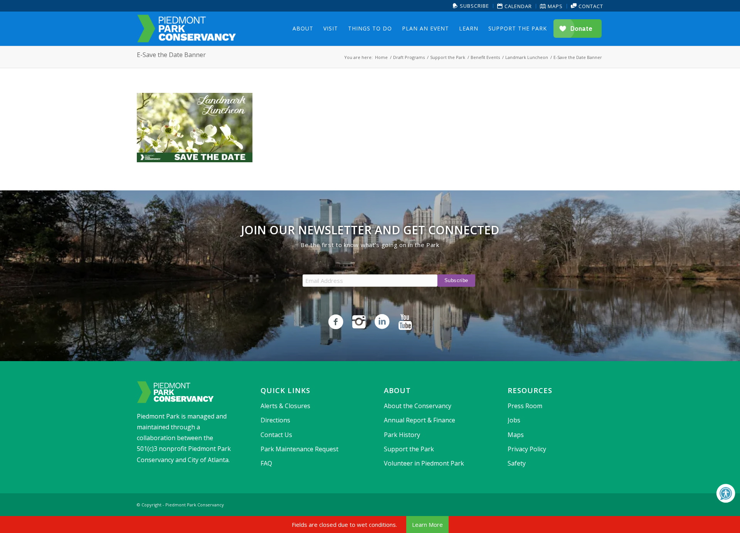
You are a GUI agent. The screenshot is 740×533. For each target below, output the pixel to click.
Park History (402, 434)
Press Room (525, 406)
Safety (517, 463)
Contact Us (276, 434)
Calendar (517, 6)
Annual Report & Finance (419, 420)
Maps (554, 6)
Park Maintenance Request (299, 449)
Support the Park (409, 449)
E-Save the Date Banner (171, 54)
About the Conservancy (417, 406)
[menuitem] (471, 6)
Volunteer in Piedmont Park (424, 463)
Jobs (514, 420)
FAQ (266, 463)
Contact (590, 6)
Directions (275, 420)
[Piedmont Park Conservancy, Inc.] (186, 28)
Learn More (427, 524)
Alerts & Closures (285, 406)
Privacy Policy (527, 449)
